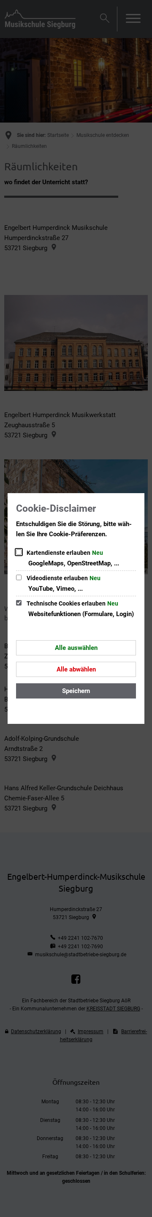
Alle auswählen (76, 648)
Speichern (76, 691)
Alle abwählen (76, 669)
